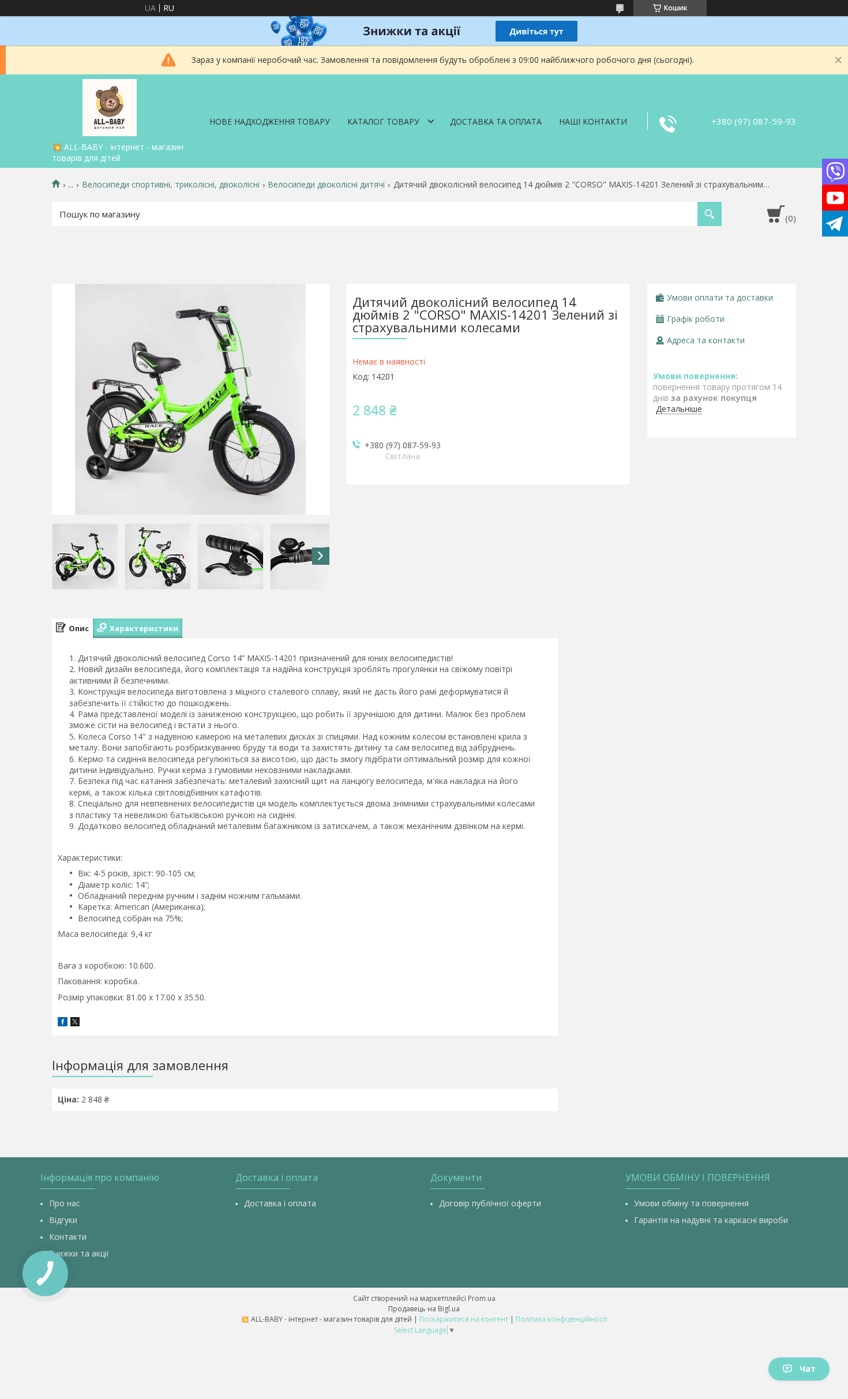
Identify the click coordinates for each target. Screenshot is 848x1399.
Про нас (64, 1203)
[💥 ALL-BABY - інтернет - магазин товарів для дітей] (109, 105)
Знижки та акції (79, 1253)
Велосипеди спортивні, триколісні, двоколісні (171, 184)
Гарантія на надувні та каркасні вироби (711, 1219)
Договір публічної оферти (490, 1203)
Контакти (68, 1236)
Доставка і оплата (280, 1203)
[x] (75, 1023)
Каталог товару (383, 121)
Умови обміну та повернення (691, 1203)
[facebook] (62, 1023)
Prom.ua (482, 1298)
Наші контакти (593, 121)
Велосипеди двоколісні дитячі (326, 184)
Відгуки (63, 1219)
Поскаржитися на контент (463, 1319)
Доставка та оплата (496, 121)
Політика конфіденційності (561, 1319)
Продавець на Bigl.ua (424, 1309)
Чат (808, 1368)
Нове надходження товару (269, 121)
